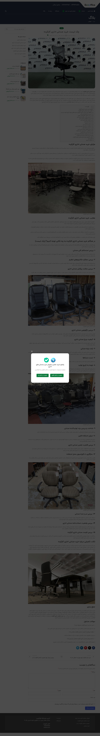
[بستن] (32, 351)
